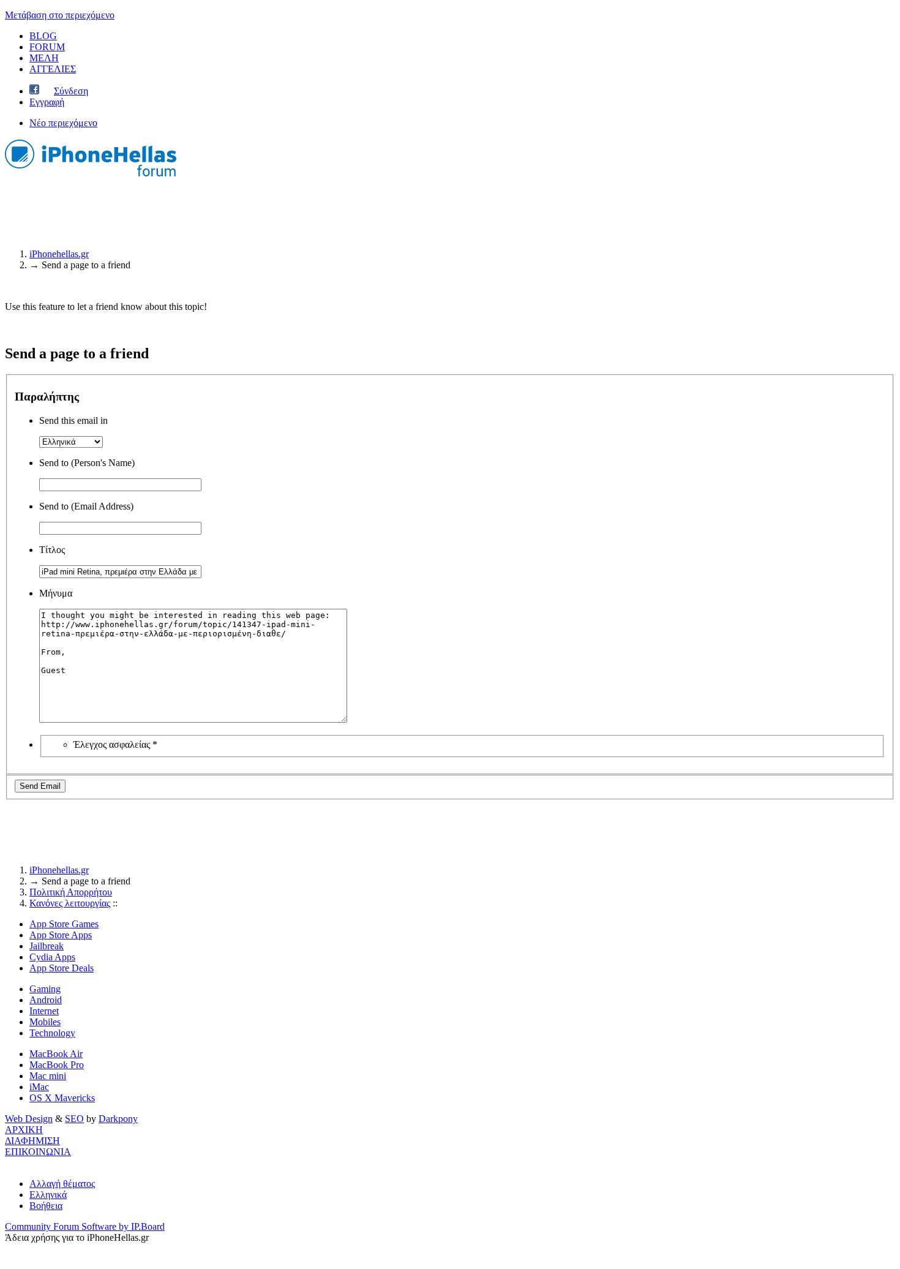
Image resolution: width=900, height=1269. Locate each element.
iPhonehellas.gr (59, 870)
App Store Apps (60, 935)
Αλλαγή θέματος (62, 1183)
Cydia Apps (52, 957)
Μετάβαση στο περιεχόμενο (59, 15)
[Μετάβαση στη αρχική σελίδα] (90, 178)
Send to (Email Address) (86, 506)
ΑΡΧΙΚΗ (24, 1129)
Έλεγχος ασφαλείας (115, 744)
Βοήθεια (45, 1205)
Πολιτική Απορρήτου (70, 892)
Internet (44, 1011)
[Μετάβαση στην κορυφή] (8, 1163)
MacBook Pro (56, 1065)
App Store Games (64, 924)
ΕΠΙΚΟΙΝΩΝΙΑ (38, 1152)
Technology (52, 1033)
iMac (39, 1087)
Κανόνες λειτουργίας (69, 903)
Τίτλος (52, 549)
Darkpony (118, 1118)
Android (45, 1000)
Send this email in (73, 420)
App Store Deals (61, 968)
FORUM (47, 47)
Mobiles (45, 1022)
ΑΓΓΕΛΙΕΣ (52, 69)
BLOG (43, 36)
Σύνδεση (71, 91)
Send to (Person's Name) (87, 463)
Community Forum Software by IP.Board (85, 1226)
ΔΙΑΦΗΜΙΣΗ (32, 1140)
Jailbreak (46, 946)
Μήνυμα (55, 593)
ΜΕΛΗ (44, 58)
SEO (74, 1118)
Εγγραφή (46, 102)
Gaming (45, 989)
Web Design (29, 1118)
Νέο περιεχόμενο (63, 123)
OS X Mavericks (62, 1098)
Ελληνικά (48, 1194)
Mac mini (47, 1076)
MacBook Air (56, 1054)
